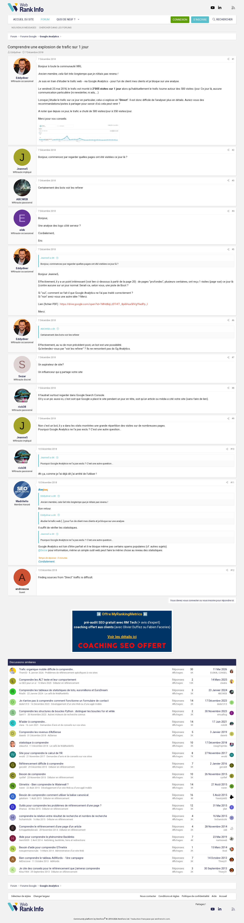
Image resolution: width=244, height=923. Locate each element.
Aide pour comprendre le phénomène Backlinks (46, 837)
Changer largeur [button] (41, 896)
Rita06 (22, 693)
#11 (232, 482)
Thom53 (23, 672)
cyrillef (22, 777)
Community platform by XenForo (102, 919)
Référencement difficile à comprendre (41, 763)
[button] (78, 19)
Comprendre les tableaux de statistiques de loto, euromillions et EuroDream (63, 690)
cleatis (223, 683)
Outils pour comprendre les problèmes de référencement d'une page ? (60, 805)
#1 (233, 59)
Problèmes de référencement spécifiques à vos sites (71, 672)
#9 (233, 418)
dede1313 (24, 704)
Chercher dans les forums (55, 27)
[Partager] (228, 59)
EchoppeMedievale (28, 830)
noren (22, 788)
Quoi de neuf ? (66, 19)
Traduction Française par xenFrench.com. (150, 919)
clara (21, 725)
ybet (225, 809)
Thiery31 (222, 861)
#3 (233, 180)
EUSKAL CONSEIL (218, 672)
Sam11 (22, 714)
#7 (233, 357)
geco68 (23, 767)
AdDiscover (25, 861)
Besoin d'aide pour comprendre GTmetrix (43, 847)
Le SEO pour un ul (27, 683)
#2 (233, 150)
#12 (232, 570)
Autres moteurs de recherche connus (66, 714)
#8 (233, 388)
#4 (233, 211)
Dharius (23, 809)
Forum (45, 19)
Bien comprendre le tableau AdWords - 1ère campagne (51, 858)
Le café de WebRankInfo (57, 693)
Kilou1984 (24, 872)
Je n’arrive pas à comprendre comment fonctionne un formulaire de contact (64, 700)
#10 (232, 449)
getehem (23, 798)
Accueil (223, 896)
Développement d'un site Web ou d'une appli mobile (76, 704)
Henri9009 (24, 840)
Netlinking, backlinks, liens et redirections (64, 840)
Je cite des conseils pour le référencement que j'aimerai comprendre (59, 868)
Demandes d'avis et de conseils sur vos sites (63, 725)
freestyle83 (221, 798)
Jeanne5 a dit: (48, 258)
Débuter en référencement (66, 683)
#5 (233, 249)
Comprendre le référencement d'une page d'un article (50, 826)
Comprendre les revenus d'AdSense (40, 732)
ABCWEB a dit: (48, 328)
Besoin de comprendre (32, 774)
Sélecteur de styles (21, 896)
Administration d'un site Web (69, 851)
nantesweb (221, 840)
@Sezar (43, 550)
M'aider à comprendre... (32, 721)
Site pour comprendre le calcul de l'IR (41, 753)
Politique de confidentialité (195, 896)
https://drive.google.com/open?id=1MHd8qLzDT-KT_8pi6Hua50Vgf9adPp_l (104, 304)
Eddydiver (16, 52)
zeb (225, 830)
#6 (233, 320)
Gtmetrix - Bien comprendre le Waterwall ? (44, 784)
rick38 (224, 725)
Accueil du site (23, 19)
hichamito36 (25, 819)
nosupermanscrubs (28, 851)
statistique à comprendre (34, 742)
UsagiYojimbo (220, 746)
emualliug (222, 714)
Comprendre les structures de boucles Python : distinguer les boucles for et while (67, 711)
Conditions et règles (168, 896)
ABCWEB (222, 693)
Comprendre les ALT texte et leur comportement (47, 679)
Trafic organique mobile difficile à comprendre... (46, 669)
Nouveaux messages (24, 27)
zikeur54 (23, 746)
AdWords (54, 861)
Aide (214, 896)
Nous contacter (148, 896)
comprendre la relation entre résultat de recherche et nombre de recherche (63, 816)
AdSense (52, 735)
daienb (22, 735)
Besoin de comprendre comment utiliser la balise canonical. (54, 795)
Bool (225, 851)
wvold (22, 756)
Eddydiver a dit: (48, 496)
